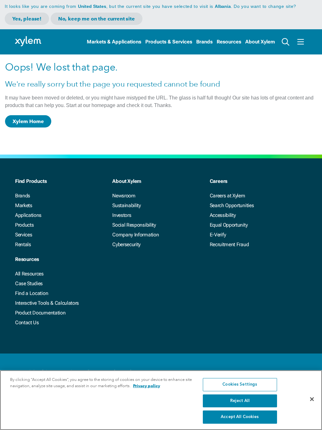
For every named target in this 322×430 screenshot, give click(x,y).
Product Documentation (40, 313)
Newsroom (123, 196)
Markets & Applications (114, 42)
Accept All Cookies (240, 417)
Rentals (23, 244)
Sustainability (126, 205)
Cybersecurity (126, 244)
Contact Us (27, 322)
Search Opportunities (232, 205)
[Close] (312, 399)
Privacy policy (146, 385)
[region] (161, 400)
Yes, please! (27, 19)
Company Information (135, 235)
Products (24, 225)
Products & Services (168, 42)
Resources (229, 42)
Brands (204, 42)
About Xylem (260, 42)
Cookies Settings (239, 384)
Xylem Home (28, 121)
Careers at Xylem (227, 196)
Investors (121, 215)
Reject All (240, 401)
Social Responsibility (134, 225)
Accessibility (223, 215)
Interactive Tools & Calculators (47, 303)
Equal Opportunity (229, 225)
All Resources (29, 274)
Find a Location (31, 293)
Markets (23, 205)
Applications (28, 215)
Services (23, 235)
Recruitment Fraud (229, 244)
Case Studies (29, 283)
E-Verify (218, 235)
